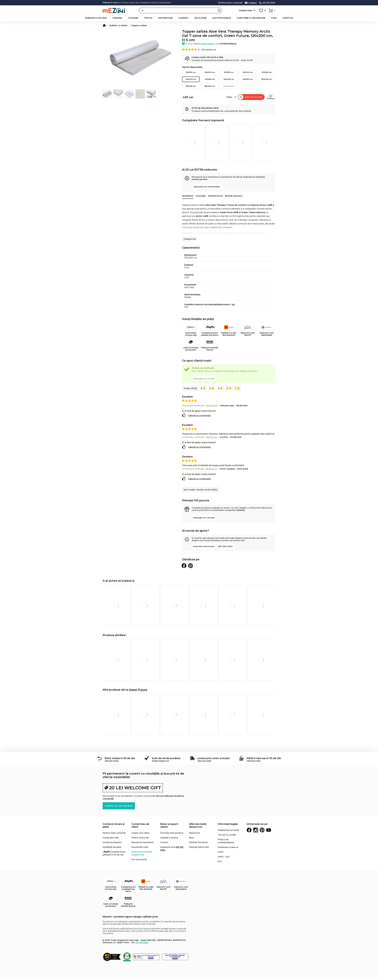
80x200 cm (210, 72)
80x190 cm (190, 72)
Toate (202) (190, 388)
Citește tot (190, 239)
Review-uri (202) (233, 196)
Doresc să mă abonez (119, 806)
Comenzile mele (111, 837)
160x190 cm (248, 79)
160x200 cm (266, 79)
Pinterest (262, 830)
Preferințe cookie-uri (228, 847)
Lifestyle (288, 18)
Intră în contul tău (140, 837)
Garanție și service (169, 837)
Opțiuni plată (215, 196)
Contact (253, 3)
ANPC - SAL (224, 856)
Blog (191, 837)
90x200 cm (248, 72)
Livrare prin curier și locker (213, 758)
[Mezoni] (104, 25)
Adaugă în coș (253, 97)
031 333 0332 (268, 3)
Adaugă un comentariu (199, 415)
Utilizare (200, 196)
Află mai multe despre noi (198, 825)
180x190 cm (191, 86)
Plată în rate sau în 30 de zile (264, 758)
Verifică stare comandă (230, 3)
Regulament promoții (228, 830)
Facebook (249, 830)
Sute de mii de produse (166, 758)
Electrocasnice (221, 18)
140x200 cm (229, 79)
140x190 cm (210, 79)
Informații (187, 196)
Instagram (255, 830)
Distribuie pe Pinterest (190, 565)
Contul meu (245, 10)
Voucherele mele (139, 847)
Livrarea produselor (112, 842)
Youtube (268, 830)
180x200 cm (210, 86)
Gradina (117, 18)
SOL (220, 861)
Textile (148, 18)
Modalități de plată (112, 847)
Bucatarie (201, 18)
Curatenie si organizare (251, 18)
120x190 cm (267, 72)
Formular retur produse (171, 833)
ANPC (221, 852)
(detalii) (241, 510)
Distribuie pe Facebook (184, 565)
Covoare (133, 18)
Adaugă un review (204, 378)
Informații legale (228, 824)
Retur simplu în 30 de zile (120, 758)
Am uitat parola (139, 859)
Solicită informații (204, 546)
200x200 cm (228, 86)
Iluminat (184, 18)
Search (219, 10)
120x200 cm (191, 79)
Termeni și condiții (227, 835)
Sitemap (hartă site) (199, 847)
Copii (274, 18)
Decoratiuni (165, 18)
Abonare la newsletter (207, 186)
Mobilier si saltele (96, 18)
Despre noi (194, 833)
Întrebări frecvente (198, 842)
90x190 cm (228, 72)
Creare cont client (140, 833)
